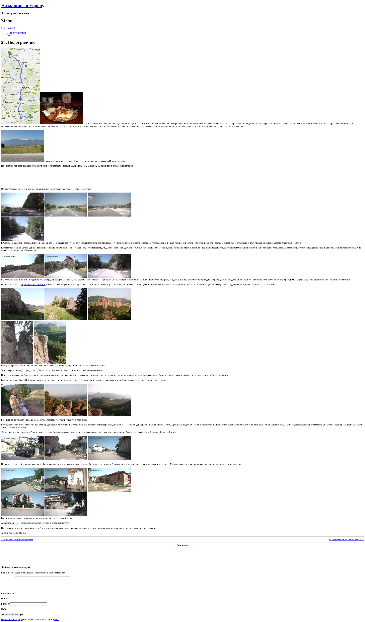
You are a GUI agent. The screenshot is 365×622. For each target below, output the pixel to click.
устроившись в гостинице (32, 284)
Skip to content (8, 28)
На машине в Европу (22, 5)
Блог (9, 35)
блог (56, 619)
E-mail (5, 604)
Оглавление (183, 545)
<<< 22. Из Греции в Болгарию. (17, 539)
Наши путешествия (16, 33)
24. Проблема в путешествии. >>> (346, 539)
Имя (4, 598)
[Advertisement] (182, 175)
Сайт (3, 609)
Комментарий (8, 593)
